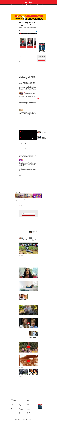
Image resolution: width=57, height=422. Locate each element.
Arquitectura (20, 398)
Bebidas (27, 399)
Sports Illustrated (28, 393)
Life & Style (20, 391)
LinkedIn (35, 173)
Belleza (11, 401)
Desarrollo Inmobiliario (21, 397)
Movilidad (20, 402)
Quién (11, 398)
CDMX (11, 395)
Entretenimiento (20, 392)
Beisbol (27, 394)
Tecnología (31, 4)
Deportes (20, 393)
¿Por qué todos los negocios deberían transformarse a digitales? (29, 93)
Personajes (28, 400)
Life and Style (43, 4)
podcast (40, 98)
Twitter (31, 173)
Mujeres (40, 4)
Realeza (11, 399)
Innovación (28, 387)
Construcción (20, 396)
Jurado (27, 402)
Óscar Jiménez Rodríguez (24, 204)
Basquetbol (28, 395)
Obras (34, 4)
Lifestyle (28, 396)
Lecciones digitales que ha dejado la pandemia (28, 159)
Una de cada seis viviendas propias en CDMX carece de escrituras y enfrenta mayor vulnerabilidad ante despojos (44, 133)
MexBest (27, 398)
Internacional (27, 4)
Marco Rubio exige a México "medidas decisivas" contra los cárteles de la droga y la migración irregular (44, 138)
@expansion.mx (29, 404)
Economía (23, 4)
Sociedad (12, 397)
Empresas (17, 4)
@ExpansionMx (23, 205)
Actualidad (28, 390)
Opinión (24, 92)
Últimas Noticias (13, 4)
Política (20, 4)
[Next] (42, 195)
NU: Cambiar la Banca (42, 51)
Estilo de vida (20, 390)
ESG (37, 4)
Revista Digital (28, 397)
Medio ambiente (20, 400)
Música (19, 394)
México (11, 394)
